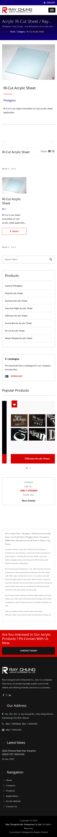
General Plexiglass (14, 286)
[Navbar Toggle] (51, 10)
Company (10, 785)
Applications (12, 796)
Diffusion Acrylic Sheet (16, 316)
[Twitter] (6, 695)
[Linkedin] (10, 695)
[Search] (51, 259)
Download (16, 376)
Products (10, 791)
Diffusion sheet (10, 615)
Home (12, 32)
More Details (28, 500)
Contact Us (47, 615)
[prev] (4, 142)
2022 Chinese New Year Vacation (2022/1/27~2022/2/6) (19, 752)
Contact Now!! (28, 651)
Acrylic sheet (28, 611)
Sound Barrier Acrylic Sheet (18, 323)
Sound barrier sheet (24, 615)
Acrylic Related (13, 801)
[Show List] (53, 151)
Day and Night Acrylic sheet (19, 308)
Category (21, 32)
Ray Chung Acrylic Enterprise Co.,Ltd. (24, 824)
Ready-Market (41, 832)
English (51, 3)
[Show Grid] (49, 151)
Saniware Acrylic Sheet (16, 301)
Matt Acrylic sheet (14, 293)
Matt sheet (38, 611)
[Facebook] (3, 695)
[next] (51, 142)
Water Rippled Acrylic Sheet (18, 338)
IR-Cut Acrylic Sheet (35, 32)
